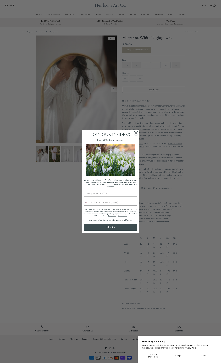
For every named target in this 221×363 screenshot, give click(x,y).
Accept (178, 355)
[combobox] (88, 202)
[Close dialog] (136, 133)
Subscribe (110, 227)
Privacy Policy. (191, 348)
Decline (203, 355)
